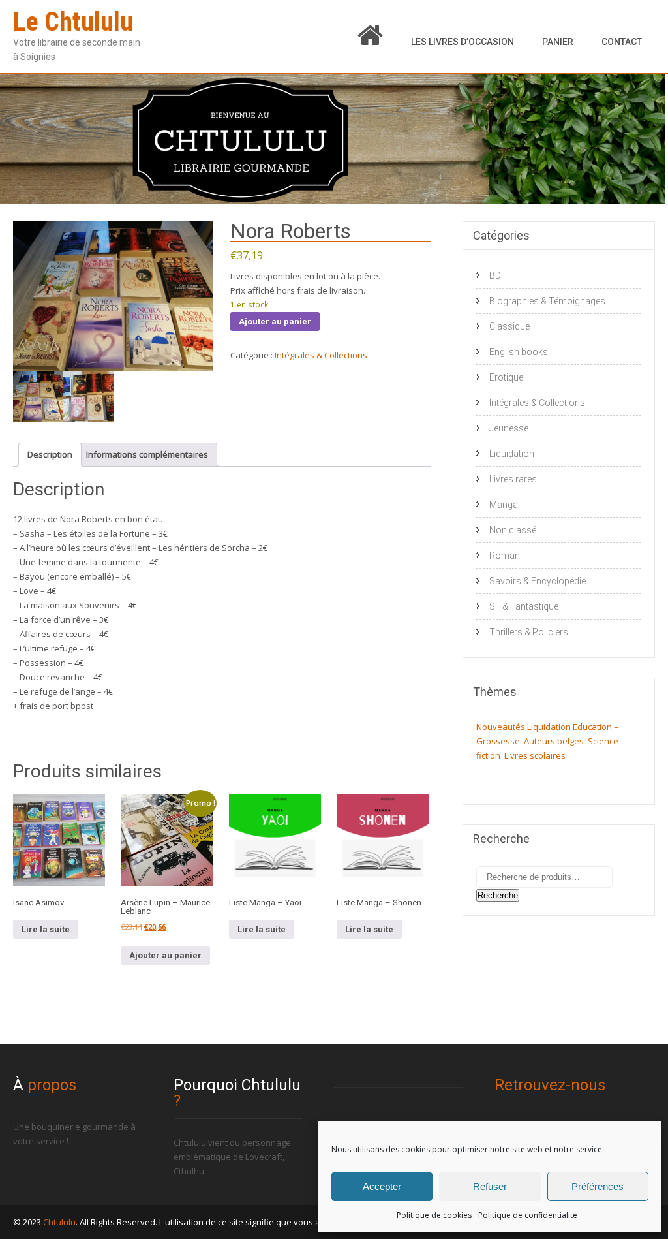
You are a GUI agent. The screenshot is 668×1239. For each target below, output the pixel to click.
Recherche (498, 895)
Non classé (512, 530)
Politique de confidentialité (527, 1215)
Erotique (506, 377)
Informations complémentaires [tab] (147, 454)
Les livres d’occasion (462, 42)
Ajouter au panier (275, 321)
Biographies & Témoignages (547, 301)
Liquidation (511, 453)
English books (518, 352)
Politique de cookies (434, 1215)
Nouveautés (500, 726)
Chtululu (59, 1222)
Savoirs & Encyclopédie (537, 581)
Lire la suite (46, 929)
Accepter (382, 1186)
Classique (509, 326)
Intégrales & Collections (321, 355)
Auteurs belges (554, 741)
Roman (504, 555)
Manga (503, 504)
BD (495, 275)
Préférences (597, 1186)
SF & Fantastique (523, 606)
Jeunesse (508, 428)
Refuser (490, 1186)
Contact (621, 42)
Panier (557, 42)
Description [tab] (49, 454)
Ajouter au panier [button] (165, 955)
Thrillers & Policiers (528, 632)
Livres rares (513, 479)
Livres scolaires (535, 755)
